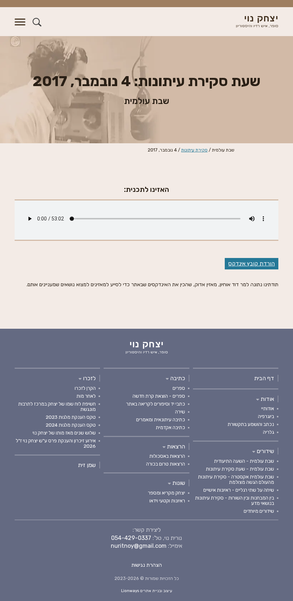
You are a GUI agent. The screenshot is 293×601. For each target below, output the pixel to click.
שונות (178, 483)
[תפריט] (20, 26)
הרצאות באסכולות (167, 456)
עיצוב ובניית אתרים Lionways (146, 590)
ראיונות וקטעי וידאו (167, 500)
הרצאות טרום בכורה (165, 464)
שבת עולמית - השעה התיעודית (244, 461)
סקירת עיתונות (194, 150)
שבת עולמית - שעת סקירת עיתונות (240, 469)
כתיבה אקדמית (170, 427)
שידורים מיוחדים (259, 511)
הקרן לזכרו (85, 388)
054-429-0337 (131, 538)
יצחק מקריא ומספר (166, 493)
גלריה (268, 432)
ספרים (179, 388)
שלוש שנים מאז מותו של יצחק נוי (64, 433)
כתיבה (177, 378)
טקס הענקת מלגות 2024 (71, 425)
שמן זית (87, 465)
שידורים (264, 451)
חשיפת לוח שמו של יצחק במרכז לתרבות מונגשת (57, 406)
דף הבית (264, 378)
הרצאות (175, 446)
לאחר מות (86, 396)
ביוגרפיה (266, 416)
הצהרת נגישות (146, 565)
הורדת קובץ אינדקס (251, 263)
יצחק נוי (257, 21)
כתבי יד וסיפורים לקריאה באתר (155, 404)
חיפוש (37, 22)
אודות (266, 399)
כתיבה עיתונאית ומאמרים (160, 419)
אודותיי (267, 408)
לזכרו (88, 378)
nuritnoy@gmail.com (139, 545)
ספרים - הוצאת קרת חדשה (159, 396)
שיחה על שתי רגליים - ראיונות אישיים (238, 490)
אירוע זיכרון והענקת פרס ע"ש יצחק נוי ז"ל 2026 (56, 443)
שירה (180, 411)
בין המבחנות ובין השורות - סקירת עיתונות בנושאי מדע (234, 500)
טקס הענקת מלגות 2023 (71, 417)
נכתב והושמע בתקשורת (251, 424)
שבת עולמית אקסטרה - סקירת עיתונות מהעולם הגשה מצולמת (236, 479)
